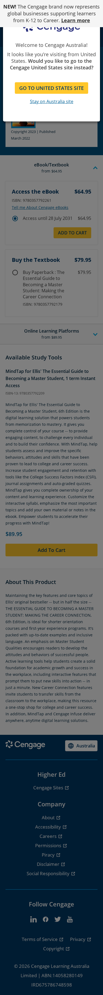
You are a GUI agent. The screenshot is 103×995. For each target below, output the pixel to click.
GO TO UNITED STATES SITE (51, 88)
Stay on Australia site (51, 101)
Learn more (75, 20)
